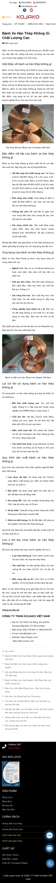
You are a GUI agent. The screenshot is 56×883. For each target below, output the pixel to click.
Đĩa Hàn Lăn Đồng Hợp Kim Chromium (22, 696)
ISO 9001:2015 (11, 756)
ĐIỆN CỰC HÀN (35, 24)
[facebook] (24, 10)
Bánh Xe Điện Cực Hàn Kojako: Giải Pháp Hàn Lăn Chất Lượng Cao (28, 682)
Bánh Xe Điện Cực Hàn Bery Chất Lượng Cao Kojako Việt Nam (29, 657)
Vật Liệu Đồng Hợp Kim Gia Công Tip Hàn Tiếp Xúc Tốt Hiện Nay (28, 674)
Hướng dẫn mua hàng (12, 823)
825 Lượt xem (11, 43)
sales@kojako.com (29, 6)
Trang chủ (6, 24)
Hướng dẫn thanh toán (12, 829)
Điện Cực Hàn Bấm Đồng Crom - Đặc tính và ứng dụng (27, 690)
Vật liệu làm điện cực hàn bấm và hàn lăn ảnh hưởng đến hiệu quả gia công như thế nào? (29, 711)
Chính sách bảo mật (11, 835)
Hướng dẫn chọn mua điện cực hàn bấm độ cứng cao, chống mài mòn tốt (27, 719)
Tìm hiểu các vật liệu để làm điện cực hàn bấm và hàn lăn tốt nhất (27, 703)
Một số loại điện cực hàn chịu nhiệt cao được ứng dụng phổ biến (27, 727)
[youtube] (31, 10)
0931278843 (26, 2)
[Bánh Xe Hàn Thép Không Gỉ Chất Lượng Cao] (28, 17)
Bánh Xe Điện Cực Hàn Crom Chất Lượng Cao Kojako (26, 665)
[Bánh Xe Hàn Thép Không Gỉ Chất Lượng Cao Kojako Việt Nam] (4, 746)
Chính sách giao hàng (12, 841)
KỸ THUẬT (20, 24)
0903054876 (41, 2)
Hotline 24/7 (14, 744)
